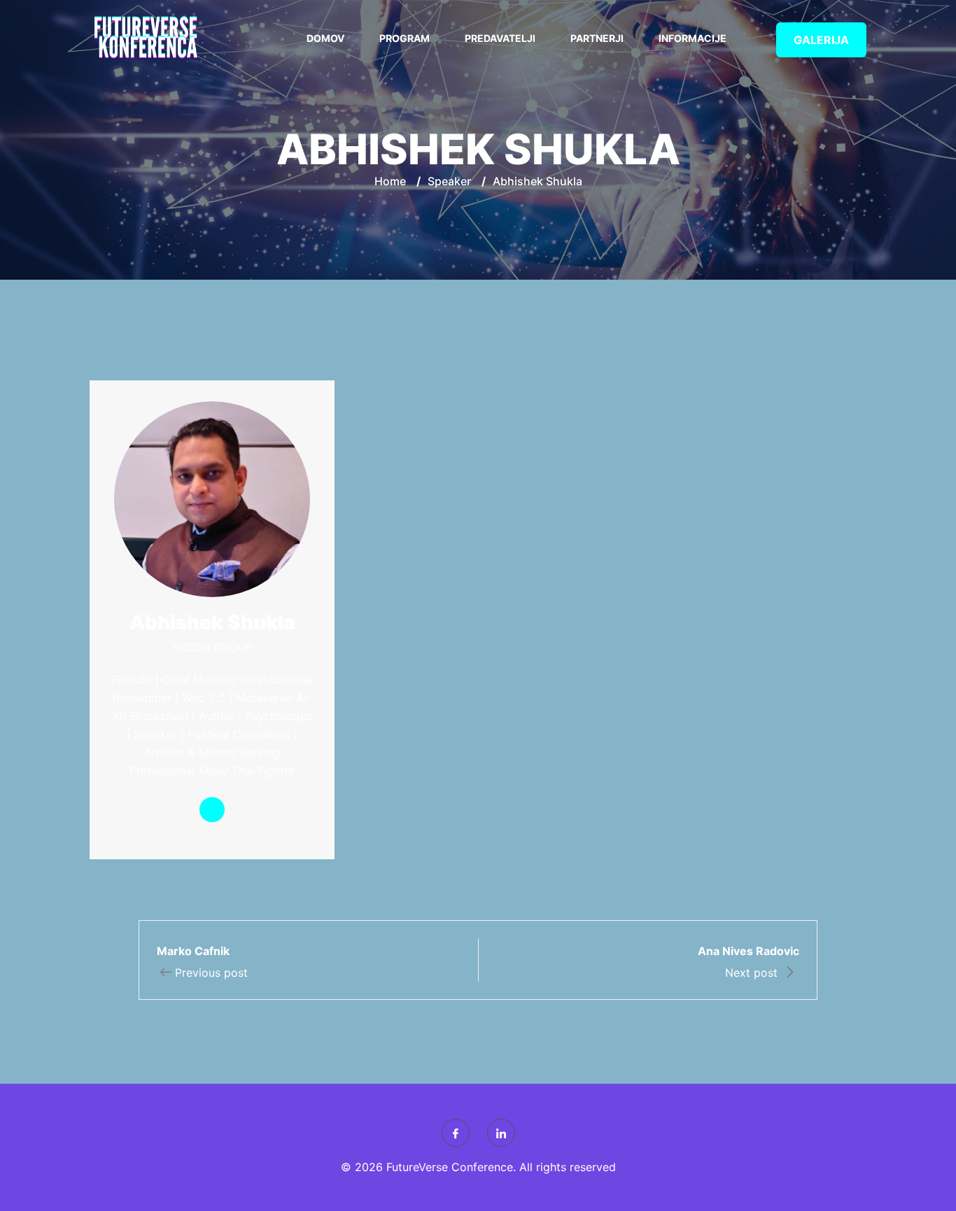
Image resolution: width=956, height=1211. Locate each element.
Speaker (449, 181)
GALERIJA (821, 40)
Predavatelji (500, 38)
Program (404, 38)
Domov (325, 38)
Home (390, 181)
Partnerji (597, 38)
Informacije (692, 38)
